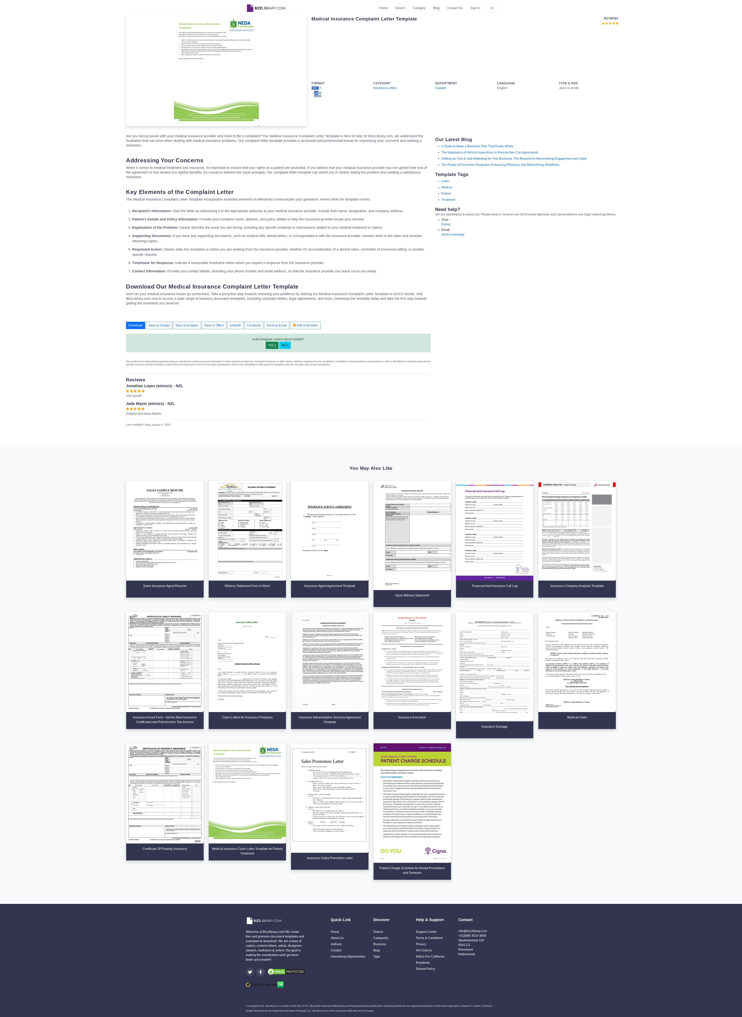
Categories (380, 938)
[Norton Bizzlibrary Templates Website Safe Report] (265, 984)
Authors (336, 944)
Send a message (453, 234)
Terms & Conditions (429, 938)
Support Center (426, 931)
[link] (250, 972)
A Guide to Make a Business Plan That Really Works (477, 146)
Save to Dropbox (186, 325)
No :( (285, 345)
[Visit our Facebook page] (260, 972)
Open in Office (214, 325)
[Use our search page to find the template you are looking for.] (492, 8)
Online (445, 224)
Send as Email (277, 325)
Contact (336, 950)
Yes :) (272, 345)
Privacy (421, 944)
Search (400, 8)
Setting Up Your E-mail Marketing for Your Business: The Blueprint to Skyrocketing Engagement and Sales (514, 158)
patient (446, 193)
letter (445, 181)
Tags (376, 956)
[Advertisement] (427, 52)
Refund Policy (425, 968)
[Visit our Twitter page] (250, 972)
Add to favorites (307, 325)
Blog (436, 8)
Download (135, 325)
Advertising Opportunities (348, 956)
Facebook (254, 325)
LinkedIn (235, 325)
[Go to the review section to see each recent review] (610, 23)
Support (440, 88)
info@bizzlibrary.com (472, 931)
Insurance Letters (385, 88)
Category (419, 8)
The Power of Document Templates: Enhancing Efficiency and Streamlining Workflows (500, 164)
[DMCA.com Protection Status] (286, 971)
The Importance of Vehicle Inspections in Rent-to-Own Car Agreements (489, 152)
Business (379, 944)
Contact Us (455, 8)
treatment (448, 199)
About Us (337, 938)
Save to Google (159, 325)
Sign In (475, 8)
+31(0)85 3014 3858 (472, 935)
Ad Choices (424, 950)
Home (383, 8)
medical (446, 187)
